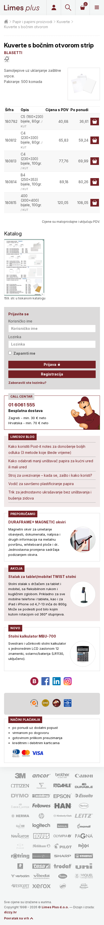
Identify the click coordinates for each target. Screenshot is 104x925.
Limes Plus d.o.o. (55, 907)
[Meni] (97, 7)
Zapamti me (24, 353)
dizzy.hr (10, 912)
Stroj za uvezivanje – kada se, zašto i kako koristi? (50, 475)
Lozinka (14, 337)
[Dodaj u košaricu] (94, 121)
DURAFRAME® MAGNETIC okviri (37, 522)
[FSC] (6, 59)
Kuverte (63, 22)
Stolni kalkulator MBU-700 (32, 636)
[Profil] (53, 7)
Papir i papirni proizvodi (32, 22)
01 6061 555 (21, 404)
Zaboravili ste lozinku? (27, 383)
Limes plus (21, 8)
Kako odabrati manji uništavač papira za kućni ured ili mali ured (50, 464)
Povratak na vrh (16, 918)
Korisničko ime (20, 321)
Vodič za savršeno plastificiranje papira (41, 484)
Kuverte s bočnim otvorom (26, 27)
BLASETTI (13, 52)
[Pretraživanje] (68, 7)
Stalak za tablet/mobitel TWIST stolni (42, 576)
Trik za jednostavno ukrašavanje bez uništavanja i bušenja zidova (49, 495)
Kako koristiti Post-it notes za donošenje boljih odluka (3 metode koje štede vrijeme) (46, 449)
